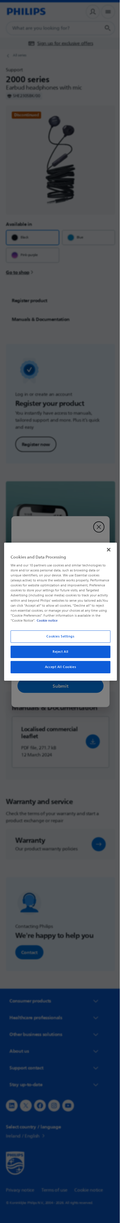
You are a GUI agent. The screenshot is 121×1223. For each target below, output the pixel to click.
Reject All (58, 652)
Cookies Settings (58, 636)
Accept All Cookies (58, 667)
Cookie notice (91, 620)
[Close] (105, 549)
